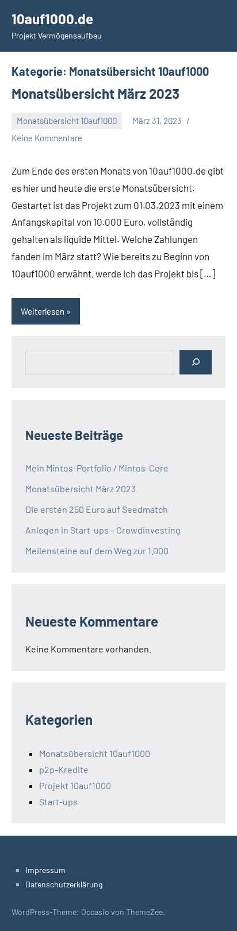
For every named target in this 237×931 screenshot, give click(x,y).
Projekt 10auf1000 (75, 785)
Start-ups (58, 801)
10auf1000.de (52, 18)
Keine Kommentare (47, 138)
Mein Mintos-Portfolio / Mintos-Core (97, 467)
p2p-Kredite (64, 769)
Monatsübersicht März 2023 (95, 93)
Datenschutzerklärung (63, 884)
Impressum (45, 870)
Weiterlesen (42, 311)
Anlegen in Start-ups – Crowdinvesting (103, 529)
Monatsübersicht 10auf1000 (67, 120)
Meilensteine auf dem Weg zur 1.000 (97, 550)
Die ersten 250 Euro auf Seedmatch (96, 509)
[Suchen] (195, 362)
